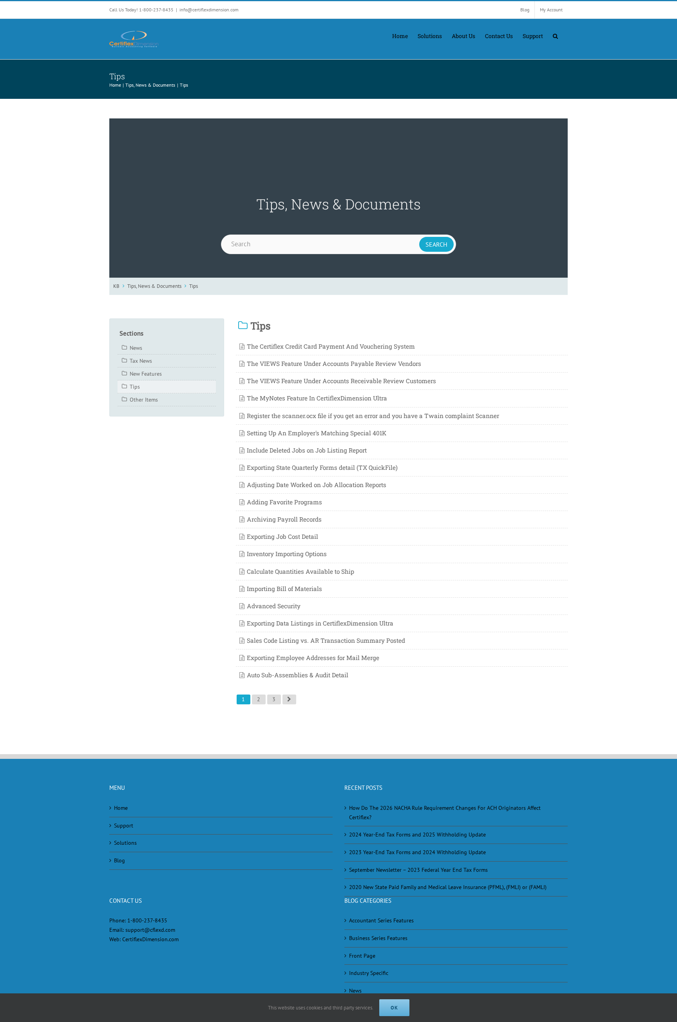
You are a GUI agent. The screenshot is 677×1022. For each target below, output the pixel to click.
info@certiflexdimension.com (209, 10)
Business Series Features (378, 938)
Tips (193, 286)
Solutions (125, 842)
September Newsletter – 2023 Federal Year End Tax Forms (418, 869)
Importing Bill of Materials (284, 589)
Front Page (362, 955)
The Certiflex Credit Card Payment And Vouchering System (331, 346)
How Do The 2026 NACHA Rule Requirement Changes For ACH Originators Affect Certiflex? (445, 812)
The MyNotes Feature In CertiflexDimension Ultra (317, 398)
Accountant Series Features (381, 920)
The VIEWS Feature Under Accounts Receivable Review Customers (341, 381)
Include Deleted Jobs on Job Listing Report (307, 450)
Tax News (141, 360)
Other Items (144, 399)
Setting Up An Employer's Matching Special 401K (316, 433)
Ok (394, 1007)
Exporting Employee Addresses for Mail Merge (313, 658)
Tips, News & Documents (154, 286)
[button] (555, 35)
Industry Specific (368, 973)
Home (121, 807)
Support (123, 825)
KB (116, 286)
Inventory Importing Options (287, 554)
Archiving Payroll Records (284, 519)
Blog (119, 860)
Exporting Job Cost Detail (282, 536)
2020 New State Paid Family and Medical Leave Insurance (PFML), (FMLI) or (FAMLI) (448, 887)
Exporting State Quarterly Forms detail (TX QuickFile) (322, 467)
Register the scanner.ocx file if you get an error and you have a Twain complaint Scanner (373, 416)
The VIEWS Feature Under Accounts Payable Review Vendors (334, 363)
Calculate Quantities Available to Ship (300, 571)
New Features (146, 373)
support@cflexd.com (150, 929)
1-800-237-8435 (147, 920)
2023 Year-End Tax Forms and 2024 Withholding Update (417, 852)
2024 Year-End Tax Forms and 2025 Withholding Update (417, 834)
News (136, 347)
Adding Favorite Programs (284, 502)
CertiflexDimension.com (150, 939)
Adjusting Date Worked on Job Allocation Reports (316, 485)
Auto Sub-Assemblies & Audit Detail (297, 675)
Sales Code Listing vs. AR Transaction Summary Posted (326, 640)
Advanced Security (273, 606)
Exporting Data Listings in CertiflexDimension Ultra (320, 623)
